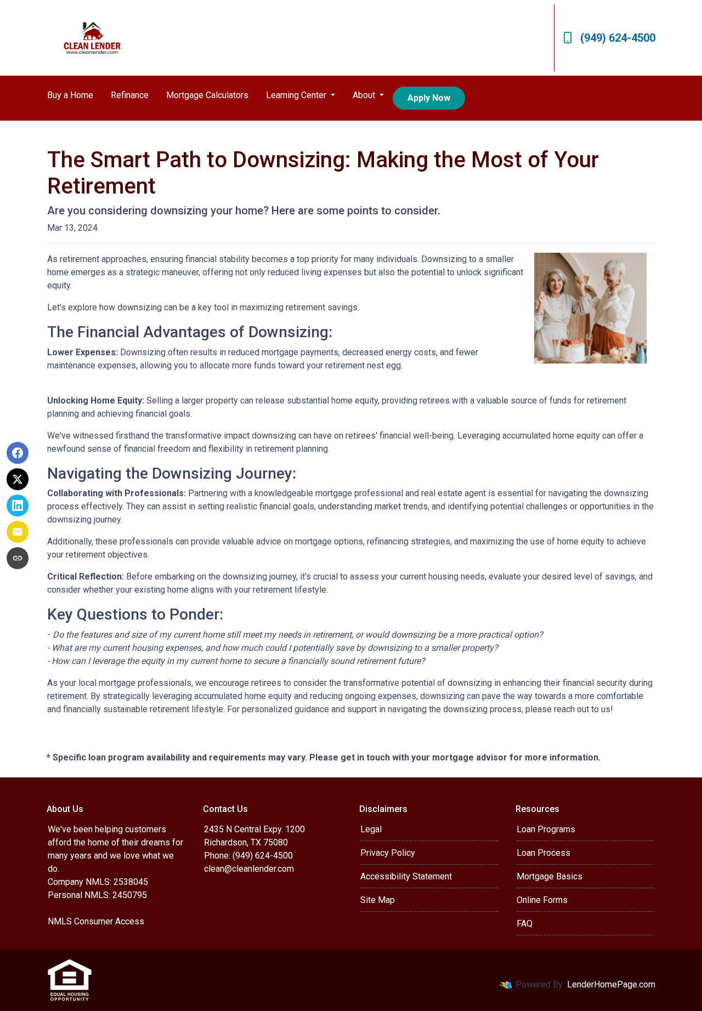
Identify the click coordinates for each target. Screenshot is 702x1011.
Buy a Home (70, 95)
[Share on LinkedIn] (18, 505)
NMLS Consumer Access (96, 921)
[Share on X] (18, 479)
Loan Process (543, 853)
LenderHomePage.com (611, 984)
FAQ (525, 923)
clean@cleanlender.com (249, 869)
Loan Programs (546, 829)
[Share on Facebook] (18, 453)
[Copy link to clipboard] (18, 558)
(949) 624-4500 (617, 37)
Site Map (377, 900)
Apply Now (428, 98)
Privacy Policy (387, 853)
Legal (371, 829)
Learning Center (297, 95)
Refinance (130, 95)
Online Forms (542, 900)
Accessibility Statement (406, 876)
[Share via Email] (18, 532)
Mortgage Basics (549, 876)
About (365, 95)
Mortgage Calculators (207, 95)
